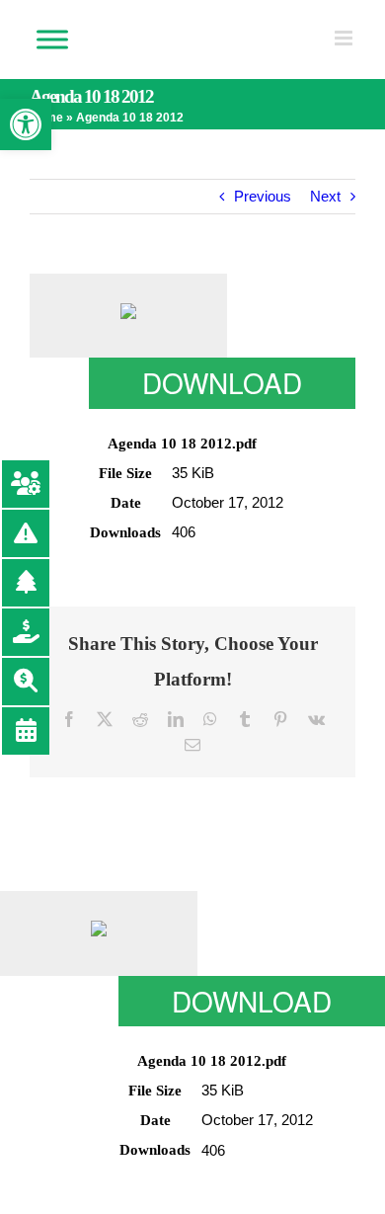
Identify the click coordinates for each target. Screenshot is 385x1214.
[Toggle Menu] (52, 39)
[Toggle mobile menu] (345, 38)
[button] (25, 124)
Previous (262, 196)
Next (325, 196)
